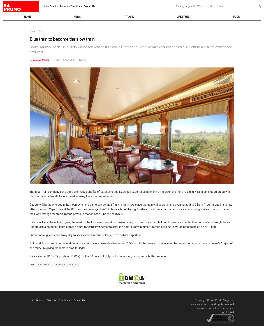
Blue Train (44, 264)
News (77, 16)
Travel (129, 16)
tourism (73, 264)
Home (27, 16)
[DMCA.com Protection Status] (132, 278)
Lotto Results (51, 6)
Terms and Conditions (71, 6)
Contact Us (89, 6)
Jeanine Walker (41, 60)
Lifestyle (183, 16)
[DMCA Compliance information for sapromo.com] (220, 318)
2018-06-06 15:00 (65, 60)
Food (236, 16)
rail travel (59, 264)
